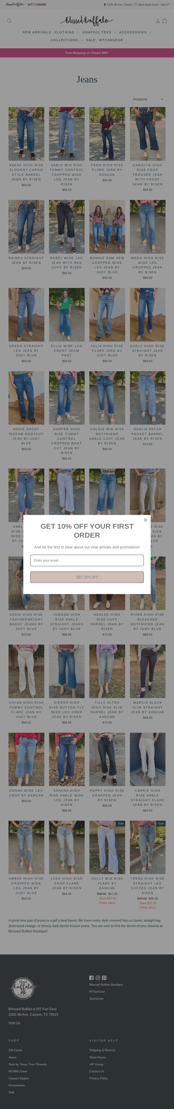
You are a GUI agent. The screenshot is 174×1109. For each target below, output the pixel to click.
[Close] (145, 520)
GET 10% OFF (87, 577)
